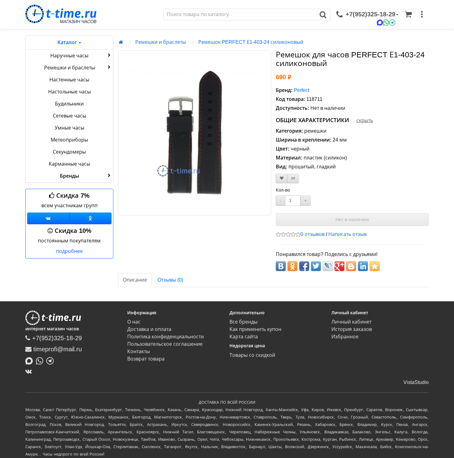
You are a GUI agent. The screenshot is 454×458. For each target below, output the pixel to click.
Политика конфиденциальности (165, 336)
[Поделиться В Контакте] (281, 266)
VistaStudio (416, 382)
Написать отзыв (347, 234)
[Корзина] (408, 14)
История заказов (351, 329)
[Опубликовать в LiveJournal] (328, 266)
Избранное (345, 336)
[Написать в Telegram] (51, 360)
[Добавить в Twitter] (316, 266)
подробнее (69, 251)
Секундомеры (69, 152)
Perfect (301, 90)
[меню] (422, 14)
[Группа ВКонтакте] (48, 218)
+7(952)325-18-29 (56, 338)
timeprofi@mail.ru (57, 349)
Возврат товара (146, 358)
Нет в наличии (352, 219)
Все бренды (243, 321)
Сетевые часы (69, 115)
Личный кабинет (351, 321)
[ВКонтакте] (30, 371)
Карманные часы (69, 164)
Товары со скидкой (252, 355)
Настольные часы (69, 91)
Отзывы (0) (170, 280)
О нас (134, 321)
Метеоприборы (69, 139)
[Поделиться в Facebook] (304, 266)
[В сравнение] (293, 178)
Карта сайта (243, 336)
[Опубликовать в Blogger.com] (351, 266)
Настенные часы (69, 79)
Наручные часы (69, 55)
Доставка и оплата (149, 329)
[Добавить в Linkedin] (363, 266)
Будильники (69, 103)
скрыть (364, 120)
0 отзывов (313, 234)
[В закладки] (282, 178)
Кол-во (283, 190)
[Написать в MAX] (30, 360)
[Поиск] (323, 14)
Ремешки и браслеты (69, 67)
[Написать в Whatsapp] (41, 360)
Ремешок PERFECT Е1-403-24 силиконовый (250, 42)
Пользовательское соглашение (165, 344)
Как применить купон (255, 329)
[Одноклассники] (90, 218)
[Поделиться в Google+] (339, 266)
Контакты (138, 351)
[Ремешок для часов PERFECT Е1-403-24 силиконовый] (194, 133)
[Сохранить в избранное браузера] (375, 266)
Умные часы (69, 127)
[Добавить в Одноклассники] (292, 266)
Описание (135, 280)
